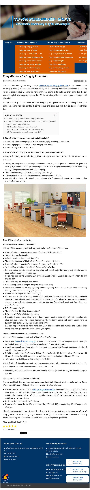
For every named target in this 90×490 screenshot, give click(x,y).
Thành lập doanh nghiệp (26, 42)
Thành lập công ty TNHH (28, 50)
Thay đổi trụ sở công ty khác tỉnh (18, 124)
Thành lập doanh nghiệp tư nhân (31, 57)
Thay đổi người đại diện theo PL (60, 54)
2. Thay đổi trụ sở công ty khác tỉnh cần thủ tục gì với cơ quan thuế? (31, 121)
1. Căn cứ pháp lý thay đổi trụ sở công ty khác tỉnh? (25, 118)
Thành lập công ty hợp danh (29, 71)
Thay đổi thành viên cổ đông (59, 50)
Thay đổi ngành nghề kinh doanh (61, 57)
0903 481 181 (11, 453)
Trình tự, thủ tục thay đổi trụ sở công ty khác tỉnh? (27, 129)
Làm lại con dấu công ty (57, 71)
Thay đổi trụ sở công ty (57, 64)
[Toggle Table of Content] (53, 115)
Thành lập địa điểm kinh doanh (30, 61)
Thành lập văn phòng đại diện (30, 64)
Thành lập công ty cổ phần (28, 47)
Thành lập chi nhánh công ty (29, 68)
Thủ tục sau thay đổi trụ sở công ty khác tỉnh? (25, 132)
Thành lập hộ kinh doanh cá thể (30, 54)
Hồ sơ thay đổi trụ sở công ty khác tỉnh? (23, 127)
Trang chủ (8, 42)
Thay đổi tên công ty (56, 61)
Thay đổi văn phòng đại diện (59, 68)
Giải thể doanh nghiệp (57, 47)
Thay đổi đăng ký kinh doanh (58, 42)
